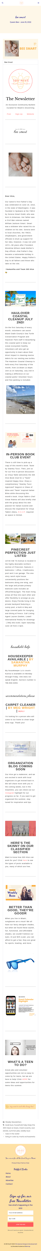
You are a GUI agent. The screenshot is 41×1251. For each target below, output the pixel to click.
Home (8, 1173)
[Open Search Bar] (2, 3)
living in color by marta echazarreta (20, 1137)
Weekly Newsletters (13, 1122)
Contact (9, 1184)
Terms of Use (25, 1163)
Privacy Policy (16, 1163)
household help (20, 1125)
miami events (25, 1128)
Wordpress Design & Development (26, 1244)
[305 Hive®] (21, 3)
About (8, 1177)
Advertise (9, 1180)
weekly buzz (25, 1131)
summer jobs (14, 1131)
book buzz (9, 1125)
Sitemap (27, 1246)
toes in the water (12, 1134)
